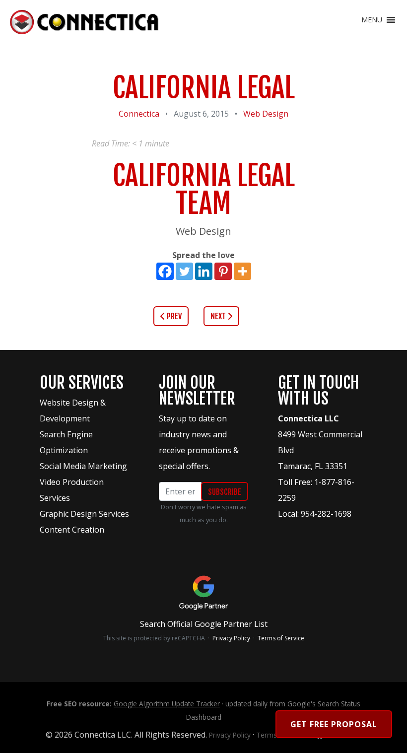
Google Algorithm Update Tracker (167, 703)
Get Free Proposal (333, 724)
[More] (242, 271)
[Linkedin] (203, 271)
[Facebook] (165, 271)
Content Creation (72, 529)
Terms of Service (281, 638)
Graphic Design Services (84, 513)
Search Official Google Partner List (204, 623)
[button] (371, 19)
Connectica (139, 113)
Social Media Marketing (83, 466)
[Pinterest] (223, 271)
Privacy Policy (231, 638)
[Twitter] (184, 271)
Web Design (265, 113)
